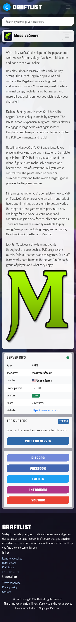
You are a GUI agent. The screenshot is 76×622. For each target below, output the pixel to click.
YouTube (38, 500)
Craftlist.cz (8, 567)
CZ (14, 572)
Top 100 (63, 421)
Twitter (38, 479)
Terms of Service (11, 583)
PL (7, 572)
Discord (38, 457)
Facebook (38, 468)
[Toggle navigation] (68, 7)
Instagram (38, 489)
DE (10, 572)
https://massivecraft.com (46, 410)
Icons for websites (12, 558)
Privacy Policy (9, 587)
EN (3, 572)
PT (17, 572)
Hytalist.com (9, 563)
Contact (6, 592)
